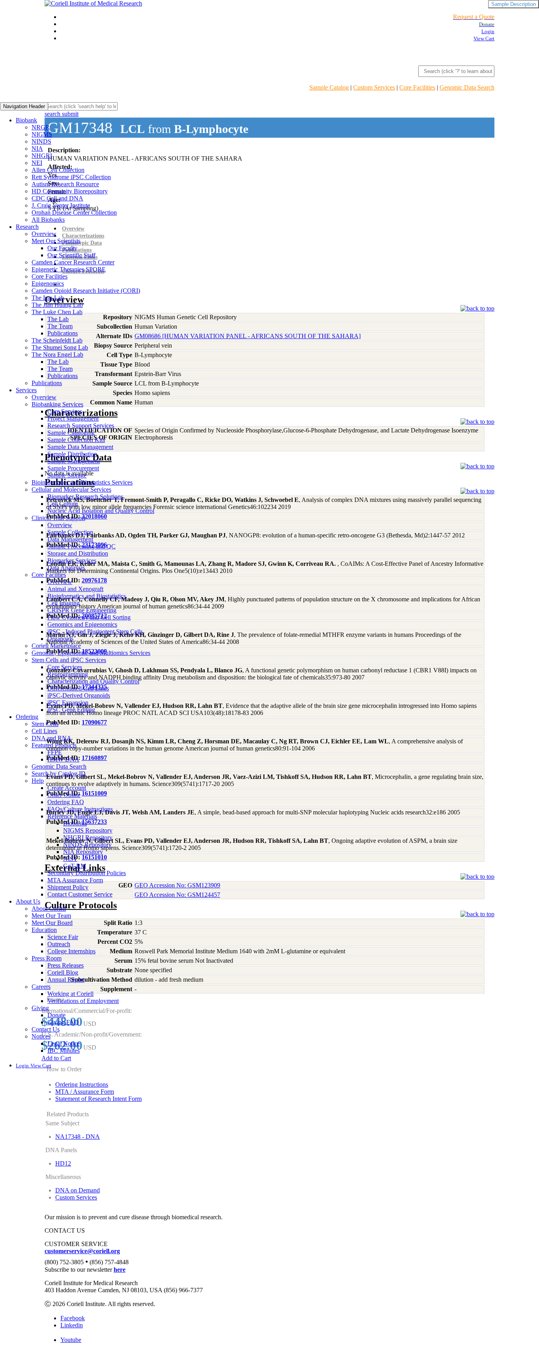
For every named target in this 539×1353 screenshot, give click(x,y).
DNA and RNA (51, 738)
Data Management (70, 539)
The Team (60, 326)
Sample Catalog (329, 87)
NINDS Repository (87, 844)
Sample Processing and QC (81, 546)
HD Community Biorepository (70, 191)
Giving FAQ (63, 1022)
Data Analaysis (66, 567)
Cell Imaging (63, 603)
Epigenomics (48, 283)
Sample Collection (70, 532)
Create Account (66, 787)
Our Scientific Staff (71, 255)
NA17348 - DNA (77, 1136)
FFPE (54, 752)
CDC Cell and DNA (57, 198)
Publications (62, 333)
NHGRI (42, 155)
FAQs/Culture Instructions (80, 809)
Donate (56, 1015)
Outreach (58, 944)
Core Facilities (417, 87)
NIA (37, 148)
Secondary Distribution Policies (86, 873)
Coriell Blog (62, 972)
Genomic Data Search (467, 87)
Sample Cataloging (71, 432)
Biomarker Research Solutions (85, 496)
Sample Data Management (80, 447)
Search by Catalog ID (59, 773)
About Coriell (49, 908)
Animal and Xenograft (75, 589)
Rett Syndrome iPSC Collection (71, 177)
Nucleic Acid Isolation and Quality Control (100, 510)
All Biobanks (48, 219)
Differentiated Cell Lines (78, 688)
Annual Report (65, 979)
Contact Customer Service (79, 894)
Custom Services (374, 87)
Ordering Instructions (81, 1084)
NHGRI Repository (87, 837)
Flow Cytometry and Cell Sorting (89, 617)
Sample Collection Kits (76, 439)
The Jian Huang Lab (57, 304)
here (119, 1269)
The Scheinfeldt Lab (57, 340)
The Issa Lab (48, 297)
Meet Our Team (51, 915)
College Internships (71, 951)
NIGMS (42, 134)
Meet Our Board (52, 922)
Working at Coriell (70, 993)
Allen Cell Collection (58, 170)
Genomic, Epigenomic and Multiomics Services (91, 652)
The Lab (58, 319)
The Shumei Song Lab (60, 347)
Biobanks (75, 823)
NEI (37, 162)
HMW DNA (63, 759)
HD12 (63, 1163)
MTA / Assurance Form (84, 1091)
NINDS (41, 141)
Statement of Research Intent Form (98, 1098)
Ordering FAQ (65, 802)
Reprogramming (67, 674)
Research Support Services (80, 425)
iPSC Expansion (67, 702)
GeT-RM (74, 866)
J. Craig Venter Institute (61, 205)
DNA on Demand (77, 1190)
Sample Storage (66, 475)
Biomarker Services (71, 560)
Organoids (60, 638)
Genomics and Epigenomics (82, 624)
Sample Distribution (72, 454)
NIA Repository (83, 851)
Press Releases (65, 965)
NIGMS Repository (87, 830)
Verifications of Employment (83, 1000)
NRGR (41, 127)
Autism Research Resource (65, 184)
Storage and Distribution (77, 553)
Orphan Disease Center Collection (74, 212)
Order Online (63, 795)
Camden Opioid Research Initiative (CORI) (86, 290)
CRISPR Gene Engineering (81, 610)
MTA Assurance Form (75, 880)
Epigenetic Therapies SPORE (69, 269)
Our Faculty (62, 248)
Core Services (64, 411)
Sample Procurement (73, 468)
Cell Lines (44, 731)
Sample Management (73, 461)
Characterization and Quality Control (93, 681)
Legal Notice (63, 1043)
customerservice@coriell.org (82, 1251)
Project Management (73, 418)
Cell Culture (62, 503)
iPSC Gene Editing (71, 709)
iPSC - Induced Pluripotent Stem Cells (95, 631)
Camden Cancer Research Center (73, 262)
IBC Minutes (63, 1050)
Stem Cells (45, 723)
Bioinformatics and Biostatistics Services (82, 482)
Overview (44, 233)
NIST (70, 858)
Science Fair (62, 937)
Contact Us (46, 1029)
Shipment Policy (67, 887)
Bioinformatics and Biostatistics (86, 596)
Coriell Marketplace (56, 645)
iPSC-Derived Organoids (78, 695)
